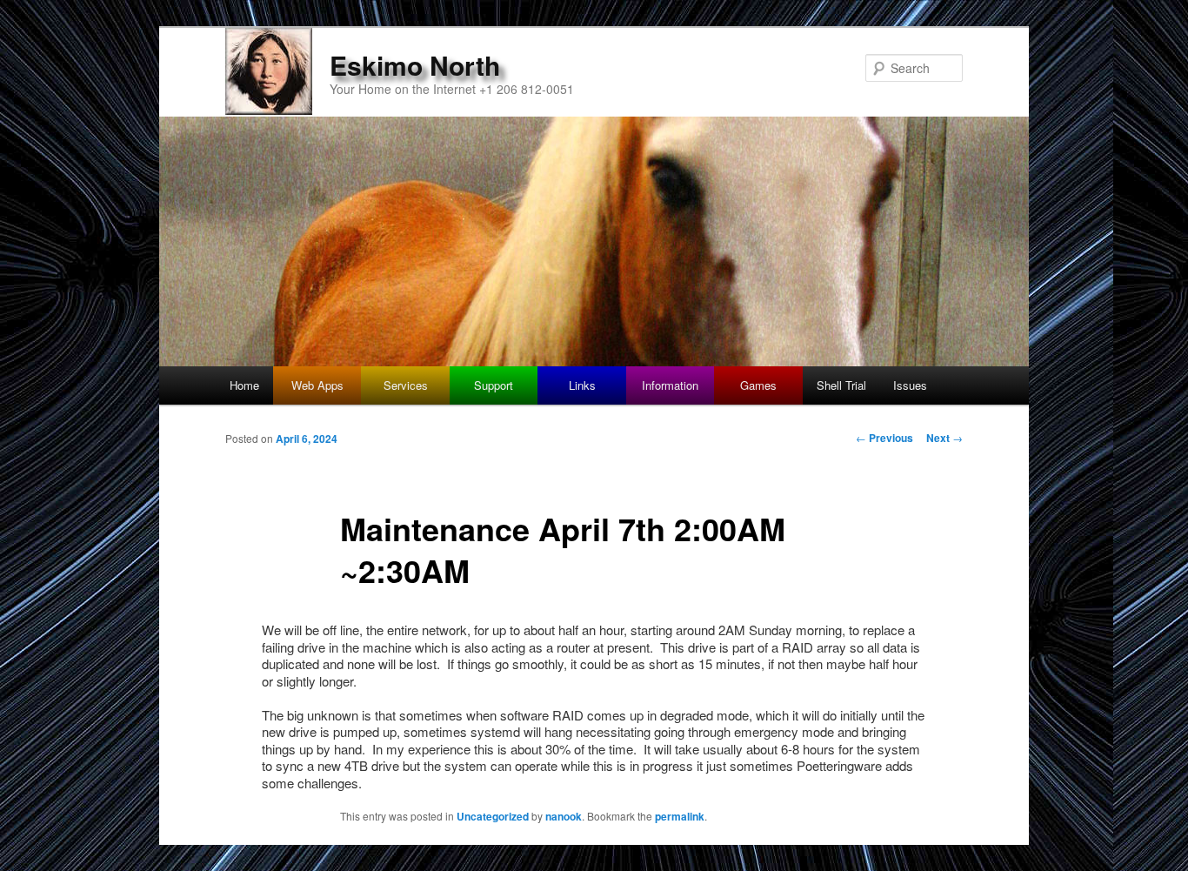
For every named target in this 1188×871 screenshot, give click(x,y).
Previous (884, 438)
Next (944, 438)
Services (406, 385)
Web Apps (317, 385)
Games (758, 385)
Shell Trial (841, 385)
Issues (910, 385)
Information (670, 385)
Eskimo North (415, 65)
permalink (679, 816)
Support (493, 385)
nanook (563, 816)
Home (244, 385)
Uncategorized (493, 816)
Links (582, 385)
